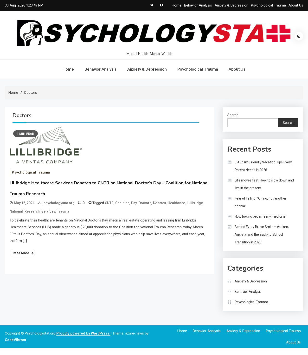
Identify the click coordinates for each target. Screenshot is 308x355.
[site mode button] (299, 36)
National (16, 211)
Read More (21, 253)
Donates (159, 203)
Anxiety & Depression (231, 5)
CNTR (109, 203)
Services (48, 211)
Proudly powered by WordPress (83, 333)
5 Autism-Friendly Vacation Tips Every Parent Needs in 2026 (263, 166)
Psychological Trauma (268, 5)
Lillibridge (195, 203)
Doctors (145, 203)
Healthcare (176, 203)
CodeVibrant (15, 340)
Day (134, 203)
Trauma (63, 211)
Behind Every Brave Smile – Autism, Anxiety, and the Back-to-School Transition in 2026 (262, 234)
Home (176, 5)
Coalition (122, 203)
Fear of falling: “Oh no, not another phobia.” (260, 202)
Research (32, 211)
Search (232, 115)
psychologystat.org (59, 203)
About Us (296, 5)
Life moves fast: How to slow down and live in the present (264, 184)
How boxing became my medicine (260, 216)
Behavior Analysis (198, 5)
